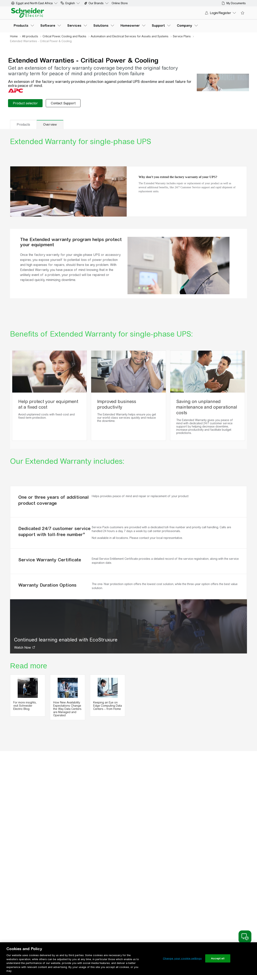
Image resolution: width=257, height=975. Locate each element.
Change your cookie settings (182, 958)
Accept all (217, 958)
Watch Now (22, 647)
